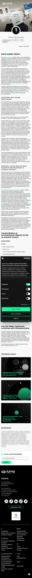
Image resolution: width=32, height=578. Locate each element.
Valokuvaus (20, 536)
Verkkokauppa (26, 441)
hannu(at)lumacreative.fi (7, 483)
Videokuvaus (4, 443)
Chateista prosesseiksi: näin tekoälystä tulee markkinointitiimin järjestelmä (13, 419)
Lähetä (6, 462)
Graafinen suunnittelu (22, 533)
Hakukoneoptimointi (7, 40)
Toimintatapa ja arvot (22, 548)
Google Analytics (5, 434)
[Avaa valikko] (29, 4)
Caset (18, 553)
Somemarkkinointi (6, 563)
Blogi (18, 561)
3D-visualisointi (20, 540)
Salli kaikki (16, 309)
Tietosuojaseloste (5, 495)
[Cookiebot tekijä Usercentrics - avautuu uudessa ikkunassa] (23, 258)
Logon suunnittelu (21, 534)
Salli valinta (16, 313)
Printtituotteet (23, 436)
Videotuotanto (20, 538)
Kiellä (16, 318)
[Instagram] (6, 501)
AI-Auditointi (4, 531)
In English (20, 566)
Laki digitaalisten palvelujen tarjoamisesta (11, 190)
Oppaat (21, 40)
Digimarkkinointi (6, 553)
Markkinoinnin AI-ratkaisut (8, 533)
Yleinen (27, 443)
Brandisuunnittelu (21, 531)
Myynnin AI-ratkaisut (6, 534)
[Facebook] (11, 501)
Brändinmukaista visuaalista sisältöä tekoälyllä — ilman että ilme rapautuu (13, 374)
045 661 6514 (4, 485)
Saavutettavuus (5, 439)
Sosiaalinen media (22, 439)
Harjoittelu (23, 434)
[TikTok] (21, 501)
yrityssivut (23, 91)
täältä (16, 345)
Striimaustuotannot (6, 441)
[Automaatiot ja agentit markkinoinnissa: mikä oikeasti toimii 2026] (27, 396)
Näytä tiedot (24, 304)
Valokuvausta (19, 441)
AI (1, 528)
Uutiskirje (19, 550)
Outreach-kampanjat (6, 561)
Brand (19, 528)
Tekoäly (13, 441)
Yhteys (18, 546)
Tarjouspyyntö (16, 507)
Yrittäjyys (4, 446)
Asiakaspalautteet (21, 558)
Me (18, 544)
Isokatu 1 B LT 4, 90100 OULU (9, 491)
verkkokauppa (16, 91)
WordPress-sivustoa (8, 57)
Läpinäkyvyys (15, 40)
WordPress (22, 443)
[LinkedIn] (16, 501)
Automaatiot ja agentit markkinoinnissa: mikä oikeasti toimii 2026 (11, 397)
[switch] (28, 289)
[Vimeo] (26, 501)
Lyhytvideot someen (6, 559)
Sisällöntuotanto (13, 439)
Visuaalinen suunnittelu (13, 443)
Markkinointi (11, 436)
